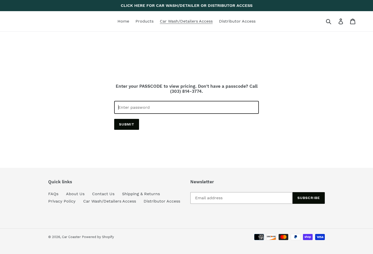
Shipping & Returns (141, 193)
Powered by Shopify (98, 237)
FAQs (53, 193)
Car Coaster (71, 237)
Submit (126, 124)
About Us (75, 193)
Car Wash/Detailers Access (109, 201)
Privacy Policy (62, 201)
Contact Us (103, 193)
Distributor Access (162, 201)
